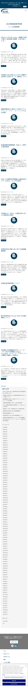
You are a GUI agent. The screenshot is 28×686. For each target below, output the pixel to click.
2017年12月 (5, 594)
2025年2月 (5, 466)
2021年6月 (5, 561)
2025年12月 (5, 444)
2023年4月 (5, 515)
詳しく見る (4, 100)
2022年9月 (5, 530)
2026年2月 (5, 440)
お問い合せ (14, 642)
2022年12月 (5, 524)
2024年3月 (5, 491)
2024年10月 (5, 475)
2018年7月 (5, 585)
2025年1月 (5, 469)
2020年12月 (5, 565)
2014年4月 (5, 614)
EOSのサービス (7, 656)
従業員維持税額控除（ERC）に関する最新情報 (12, 402)
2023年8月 (5, 506)
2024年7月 (5, 482)
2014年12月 (5, 609)
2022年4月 (5, 541)
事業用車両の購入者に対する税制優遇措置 (11, 410)
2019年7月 (5, 579)
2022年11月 (5, 526)
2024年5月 (5, 486)
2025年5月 (5, 460)
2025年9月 (5, 451)
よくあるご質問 (7, 662)
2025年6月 (5, 458)
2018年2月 (5, 590)
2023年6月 (5, 510)
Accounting (5, 621)
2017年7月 (5, 598)
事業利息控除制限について (10, 283)
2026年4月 (5, 436)
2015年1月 (5, 607)
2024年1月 (5, 495)
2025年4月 (5, 462)
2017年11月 (5, 596)
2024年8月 (5, 480)
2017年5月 (5, 601)
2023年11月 (5, 499)
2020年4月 (5, 572)
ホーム (9, 26)
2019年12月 (5, 576)
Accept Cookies (14, 683)
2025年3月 (5, 464)
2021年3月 (5, 563)
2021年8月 (5, 559)
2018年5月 (5, 587)
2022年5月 (5, 539)
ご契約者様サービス (16, 5)
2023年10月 (5, 502)
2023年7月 (5, 508)
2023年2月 (5, 519)
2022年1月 (5, 548)
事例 (4, 659)
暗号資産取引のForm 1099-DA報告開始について (13, 415)
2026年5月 (5, 433)
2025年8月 (5, 453)
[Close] (25, 666)
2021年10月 (5, 554)
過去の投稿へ (3, 386)
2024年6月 (5, 484)
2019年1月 (5, 581)
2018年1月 (5, 592)
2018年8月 (5, 583)
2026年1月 (5, 442)
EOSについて (6, 653)
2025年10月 (5, 449)
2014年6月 (5, 612)
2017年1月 (5, 603)
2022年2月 (5, 546)
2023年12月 (5, 497)
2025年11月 (5, 447)
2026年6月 (5, 431)
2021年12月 (5, 550)
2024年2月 (5, 493)
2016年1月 (5, 605)
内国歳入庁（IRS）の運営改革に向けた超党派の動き (13, 408)
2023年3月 (5, 517)
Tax (12, 51)
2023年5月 (5, 513)
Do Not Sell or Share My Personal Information (14, 677)
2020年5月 (5, 570)
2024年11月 (5, 473)
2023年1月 (5, 521)
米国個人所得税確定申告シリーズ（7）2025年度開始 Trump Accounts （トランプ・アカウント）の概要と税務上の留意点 (14, 419)
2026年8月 (5, 427)
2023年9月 (5, 504)
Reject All (14, 680)
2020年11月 (5, 568)
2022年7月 (5, 535)
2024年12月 (5, 471)
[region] (14, 675)
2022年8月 (5, 532)
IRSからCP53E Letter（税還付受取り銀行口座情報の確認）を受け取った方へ (14, 39)
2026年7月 (5, 429)
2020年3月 (5, 574)
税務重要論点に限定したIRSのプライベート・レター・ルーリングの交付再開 (13, 110)
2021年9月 (5, 557)
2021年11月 (5, 552)
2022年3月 (5, 543)
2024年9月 (5, 477)
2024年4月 (5, 488)
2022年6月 (5, 537)
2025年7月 (5, 455)
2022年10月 (5, 528)
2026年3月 (5, 438)
